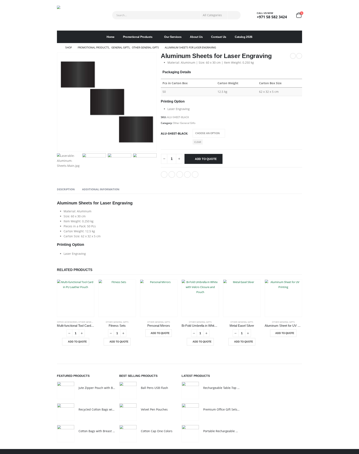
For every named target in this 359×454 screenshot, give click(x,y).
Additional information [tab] (100, 189)
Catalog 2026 (243, 36)
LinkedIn (179, 174)
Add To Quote (206, 159)
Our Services (172, 36)
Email (195, 174)
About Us (196, 36)
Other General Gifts (184, 123)
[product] (75, 298)
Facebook (164, 174)
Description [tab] (66, 189)
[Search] (234, 15)
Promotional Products (137, 36)
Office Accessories (67, 321)
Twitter (171, 174)
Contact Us (218, 36)
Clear (197, 141)
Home (110, 36)
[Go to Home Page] (58, 47)
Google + (187, 174)
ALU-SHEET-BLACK (174, 133)
